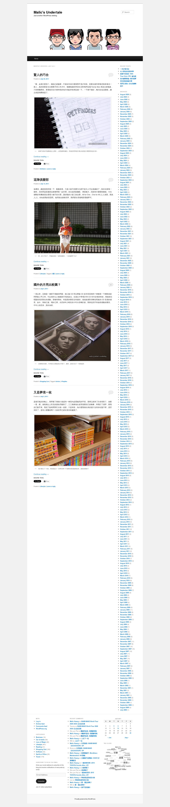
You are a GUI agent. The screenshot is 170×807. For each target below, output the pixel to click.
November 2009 (125, 585)
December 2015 (125, 407)
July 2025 (123, 126)
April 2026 (123, 104)
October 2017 (125, 353)
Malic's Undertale (48, 12)
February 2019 (125, 314)
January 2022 (125, 229)
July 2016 (123, 390)
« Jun (109, 737)
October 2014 (125, 441)
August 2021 (124, 241)
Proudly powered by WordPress (85, 799)
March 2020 (124, 282)
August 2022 (124, 212)
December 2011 (125, 524)
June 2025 (123, 129)
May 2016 (123, 395)
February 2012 (125, 519)
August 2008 (124, 622)
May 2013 (123, 483)
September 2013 (126, 473)
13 (118, 728)
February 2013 (125, 490)
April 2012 (123, 514)
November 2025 (125, 116)
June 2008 (123, 627)
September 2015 (126, 414)
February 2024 (125, 168)
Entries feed (40, 724)
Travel (38, 757)
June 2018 (123, 334)
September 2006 (126, 678)
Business (39, 737)
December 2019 (125, 290)
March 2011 (124, 546)
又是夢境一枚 (43, 392)
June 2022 (123, 216)
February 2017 (125, 373)
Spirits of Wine (41, 754)
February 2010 (125, 578)
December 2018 (125, 319)
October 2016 (125, 382)
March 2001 (124, 693)
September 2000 (126, 705)
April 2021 (123, 251)
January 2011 (125, 551)
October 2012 (125, 500)
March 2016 (124, 400)
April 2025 (123, 133)
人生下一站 (85, 738)
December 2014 (125, 436)
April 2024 (123, 163)
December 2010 (125, 553)
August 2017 (124, 358)
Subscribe (41, 781)
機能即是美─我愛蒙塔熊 (89, 731)
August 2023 (124, 182)
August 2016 (124, 387)
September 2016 (126, 385)
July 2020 (123, 273)
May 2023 (123, 190)
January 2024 (125, 170)
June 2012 (123, 510)
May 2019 (123, 307)
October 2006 (125, 676)
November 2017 (125, 351)
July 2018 (123, 331)
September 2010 (126, 561)
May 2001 (123, 690)
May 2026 (123, 102)
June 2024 (123, 158)
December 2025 (125, 114)
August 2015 (124, 417)
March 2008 (124, 634)
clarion (57, 381)
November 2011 (125, 527)
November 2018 (125, 321)
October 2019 (125, 295)
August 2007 (124, 651)
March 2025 (124, 136)
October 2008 (125, 617)
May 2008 (123, 629)
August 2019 (124, 299)
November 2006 (125, 673)
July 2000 (123, 710)
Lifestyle (43, 274)
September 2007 (126, 649)
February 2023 (125, 197)
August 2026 (124, 94)
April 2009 (123, 602)
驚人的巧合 (41, 74)
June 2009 (123, 597)
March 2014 (124, 458)
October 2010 (125, 558)
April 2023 (123, 192)
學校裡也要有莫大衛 (88, 777)
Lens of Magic (41, 742)
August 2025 (124, 124)
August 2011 (124, 534)
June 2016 (123, 392)
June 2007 (123, 656)
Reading (39, 747)
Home (36, 58)
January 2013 (125, 492)
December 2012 (125, 495)
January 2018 (125, 346)
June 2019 (123, 304)
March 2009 (124, 605)
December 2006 (125, 671)
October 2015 (125, 412)
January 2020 (125, 287)
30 (130, 733)
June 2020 (123, 275)
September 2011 (126, 531)
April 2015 (123, 426)
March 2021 (124, 253)
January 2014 (125, 463)
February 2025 (125, 138)
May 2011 (123, 541)
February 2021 (125, 256)
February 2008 (125, 636)
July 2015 (123, 419)
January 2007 (125, 668)
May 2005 (123, 683)
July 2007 (123, 654)
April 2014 (123, 456)
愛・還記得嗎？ (86, 782)
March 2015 (124, 429)
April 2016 (123, 397)
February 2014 (125, 461)
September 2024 (126, 150)
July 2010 (123, 566)
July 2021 (123, 243)
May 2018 (123, 336)
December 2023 (125, 172)
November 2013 (125, 468)
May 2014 (123, 453)
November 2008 (125, 614)
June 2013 (123, 480)
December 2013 (125, 465)
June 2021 (123, 246)
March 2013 (124, 487)
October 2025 (125, 119)
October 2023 (125, 177)
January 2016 (125, 404)
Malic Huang (74, 721)
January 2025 (125, 141)
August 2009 (124, 593)
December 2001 (125, 688)
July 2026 (123, 97)
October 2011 (125, 529)
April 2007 (123, 661)
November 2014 (125, 439)
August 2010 (124, 563)
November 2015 (125, 409)
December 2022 (125, 202)
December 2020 (125, 260)
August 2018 (124, 329)
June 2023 (123, 187)
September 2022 (126, 209)
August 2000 (124, 707)
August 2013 (124, 475)
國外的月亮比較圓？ (47, 284)
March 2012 (124, 517)
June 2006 (123, 680)
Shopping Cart (44, 381)
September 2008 (126, 619)
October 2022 (125, 207)
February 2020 (125, 285)
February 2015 (125, 431)
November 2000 (125, 700)
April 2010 (123, 573)
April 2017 (123, 368)
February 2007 (125, 666)
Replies (64, 381)
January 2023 (125, 199)
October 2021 (125, 236)
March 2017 (124, 370)
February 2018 (125, 343)
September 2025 (126, 121)
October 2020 (125, 265)
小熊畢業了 (85, 768)
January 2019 (125, 317)
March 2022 (124, 224)
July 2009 (123, 595)
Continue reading (41, 156)
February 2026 (125, 109)
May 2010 (123, 571)
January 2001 (125, 695)
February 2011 (125, 549)
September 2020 (126, 268)
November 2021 (125, 233)
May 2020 (123, 278)
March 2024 (124, 165)
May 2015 (123, 424)
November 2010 (125, 556)
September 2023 (126, 180)
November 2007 (125, 644)
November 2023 (125, 175)
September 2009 (126, 590)
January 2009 (125, 610)
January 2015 (125, 434)
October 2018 (125, 324)
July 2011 (123, 536)
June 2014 (123, 451)
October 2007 (125, 646)
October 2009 (125, 588)
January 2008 (125, 639)
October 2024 (125, 148)
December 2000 (125, 697)
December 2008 (125, 612)
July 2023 (123, 185)
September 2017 (126, 356)
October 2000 (125, 702)
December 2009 (125, 583)
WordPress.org (41, 728)
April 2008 (123, 632)
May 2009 (123, 600)
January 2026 (125, 111)
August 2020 (124, 270)
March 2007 (124, 663)
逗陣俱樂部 (41, 179)
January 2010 (125, 580)
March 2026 (124, 107)
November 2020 (125, 263)
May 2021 (123, 248)
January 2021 (125, 258)
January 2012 (125, 522)
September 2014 (126, 444)
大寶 (53, 274)
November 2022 (125, 204)
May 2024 (123, 160)
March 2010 (124, 575)
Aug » (127, 737)
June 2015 (123, 422)
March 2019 (124, 312)
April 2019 (123, 309)
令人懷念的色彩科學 (127, 71)
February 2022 (125, 226)
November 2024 (125, 146)
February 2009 (125, 607)
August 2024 (124, 153)
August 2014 (124, 446)
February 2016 (125, 402)
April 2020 (123, 280)
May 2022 (123, 219)
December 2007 (125, 641)
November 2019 (125, 292)
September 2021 (126, 238)
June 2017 (123, 363)
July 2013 (123, 478)
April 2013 (123, 485)
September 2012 (126, 502)
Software (43, 169)
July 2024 (123, 155)
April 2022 (123, 221)
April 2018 (123, 339)
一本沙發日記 (124, 69)
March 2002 (124, 685)
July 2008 (123, 624)
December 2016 (125, 378)
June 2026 (123, 99)
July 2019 (123, 302)
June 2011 (123, 539)
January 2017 (125, 375)
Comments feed (41, 726)
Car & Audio (40, 739)
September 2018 (126, 326)
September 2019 (126, 297)
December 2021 (125, 231)
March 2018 (124, 341)
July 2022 (123, 214)
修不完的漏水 (85, 787)
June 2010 (123, 568)
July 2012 (123, 507)
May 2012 (123, 512)
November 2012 (125, 497)
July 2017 (123, 361)
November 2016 (125, 380)
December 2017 (125, 348)
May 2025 (123, 131)
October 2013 (125, 470)
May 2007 (123, 658)
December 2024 (125, 143)
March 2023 (124, 194)
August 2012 (124, 505)
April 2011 (123, 544)
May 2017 (123, 365)
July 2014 (123, 448)
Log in (38, 721)
